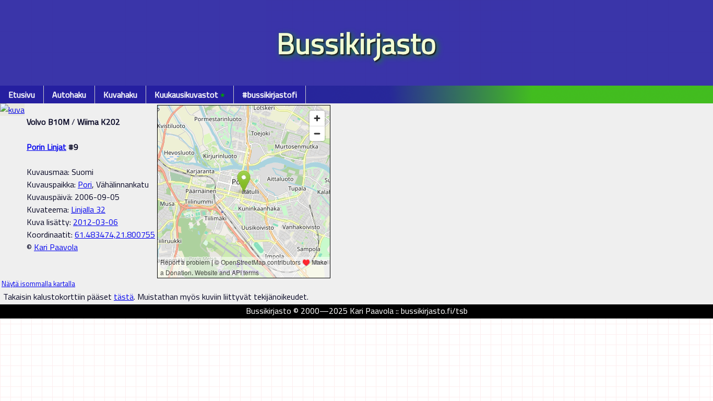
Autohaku (69, 94)
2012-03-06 (95, 222)
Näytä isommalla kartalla (38, 283)
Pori (85, 184)
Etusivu (21, 94)
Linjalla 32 (88, 209)
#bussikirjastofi (269, 94)
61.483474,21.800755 (115, 234)
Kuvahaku (120, 94)
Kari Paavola (56, 247)
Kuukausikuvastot (190, 94)
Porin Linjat (46, 146)
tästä (124, 296)
